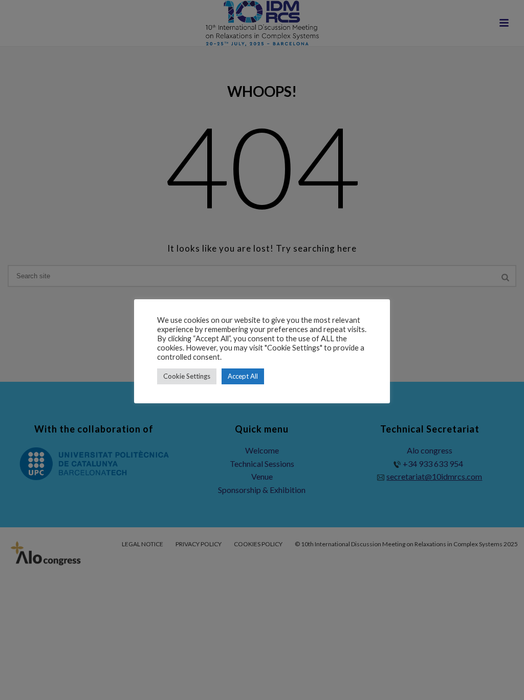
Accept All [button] (243, 376)
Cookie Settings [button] (186, 376)
